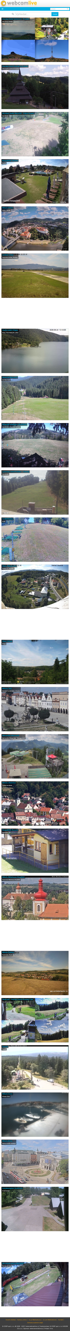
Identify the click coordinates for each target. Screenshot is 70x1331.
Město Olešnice (9, 783)
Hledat (55, 14)
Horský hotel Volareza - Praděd (15, 19)
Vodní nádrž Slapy (10, 330)
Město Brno (7, 1141)
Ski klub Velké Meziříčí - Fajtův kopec (18, 113)
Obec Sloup (7, 641)
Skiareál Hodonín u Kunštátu (14, 424)
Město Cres (7, 1094)
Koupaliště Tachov (10, 160)
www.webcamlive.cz (32, 1326)
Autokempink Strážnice (12, 1188)
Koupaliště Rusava (10, 830)
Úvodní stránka (10, 1320)
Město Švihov (8, 952)
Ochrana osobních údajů (35, 1323)
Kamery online (22, 1320)
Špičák (5, 1047)
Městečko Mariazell (10, 735)
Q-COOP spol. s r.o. (56, 1326)
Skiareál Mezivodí (9, 377)
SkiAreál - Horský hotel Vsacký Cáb (17, 999)
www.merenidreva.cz (36, 1328)
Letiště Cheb (7, 255)
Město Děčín (7, 208)
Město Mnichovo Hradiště (13, 877)
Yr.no (51, 1328)
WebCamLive (18, 3)
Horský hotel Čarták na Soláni (15, 66)
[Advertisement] (35, 313)
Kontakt (60, 1320)
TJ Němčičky (7, 519)
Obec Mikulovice (9, 566)
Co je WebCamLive (35, 1320)
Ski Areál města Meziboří (13, 1263)
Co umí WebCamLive (49, 1320)
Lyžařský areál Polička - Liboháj (15, 472)
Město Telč (7, 688)
